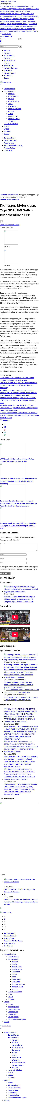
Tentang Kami (9, 138)
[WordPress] (5, 924)
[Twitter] (5, 919)
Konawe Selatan (14, 109)
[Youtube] (5, 927)
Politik (6, 126)
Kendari (11, 111)
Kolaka (11, 99)
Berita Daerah (9, 91)
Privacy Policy (9, 148)
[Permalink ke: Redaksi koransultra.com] (1, 222)
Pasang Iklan (9, 143)
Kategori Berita (10, 954)
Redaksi (8, 36)
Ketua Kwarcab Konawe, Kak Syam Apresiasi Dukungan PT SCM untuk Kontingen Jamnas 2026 (18, 23)
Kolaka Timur (13, 96)
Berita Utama (9, 89)
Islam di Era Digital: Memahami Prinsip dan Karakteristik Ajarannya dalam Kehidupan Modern (21, 902)
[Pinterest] (5, 922)
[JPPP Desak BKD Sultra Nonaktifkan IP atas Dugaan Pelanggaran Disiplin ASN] (12, 456)
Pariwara (7, 131)
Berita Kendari (6, 418)
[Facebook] (5, 917)
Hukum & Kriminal (11, 124)
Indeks (2, 36)
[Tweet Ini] (5, 427)
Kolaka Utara (13, 101)
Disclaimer (8, 150)
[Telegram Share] (5, 432)
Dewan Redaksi (10, 140)
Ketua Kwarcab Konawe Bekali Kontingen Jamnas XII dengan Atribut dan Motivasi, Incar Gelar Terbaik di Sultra (19, 28)
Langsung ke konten (8, 1)
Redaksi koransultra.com (9, 225)
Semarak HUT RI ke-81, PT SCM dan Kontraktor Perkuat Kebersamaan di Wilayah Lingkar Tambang (19, 11)
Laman (6, 1002)
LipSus (6, 129)
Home (10, 1004)
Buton (10, 114)
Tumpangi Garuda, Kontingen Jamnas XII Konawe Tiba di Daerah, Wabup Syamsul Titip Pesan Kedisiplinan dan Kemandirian (19, 18)
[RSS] (5, 929)
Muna (10, 104)
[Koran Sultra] (5, 34)
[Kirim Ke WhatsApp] (5, 435)
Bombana (12, 121)
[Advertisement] (19, 172)
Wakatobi (12, 106)
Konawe (11, 94)
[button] (20, 39)
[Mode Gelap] (1, 41)
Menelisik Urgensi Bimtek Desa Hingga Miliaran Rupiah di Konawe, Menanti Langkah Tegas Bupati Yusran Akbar (19, 599)
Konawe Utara (14, 119)
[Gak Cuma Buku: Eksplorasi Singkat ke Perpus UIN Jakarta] (21, 882)
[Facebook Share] (5, 424)
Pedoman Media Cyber (13, 145)
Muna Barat (12, 116)
